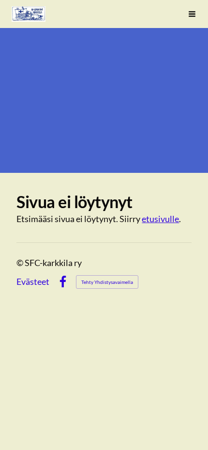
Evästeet (32, 281)
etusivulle (160, 218)
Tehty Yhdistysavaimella (107, 282)
